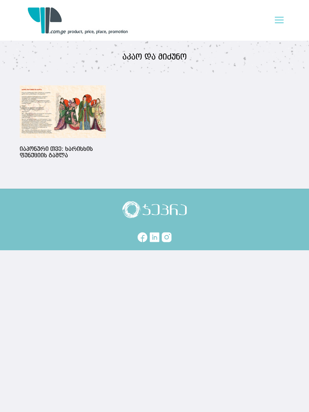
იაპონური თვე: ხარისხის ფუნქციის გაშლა (56, 152)
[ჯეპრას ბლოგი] (78, 20)
